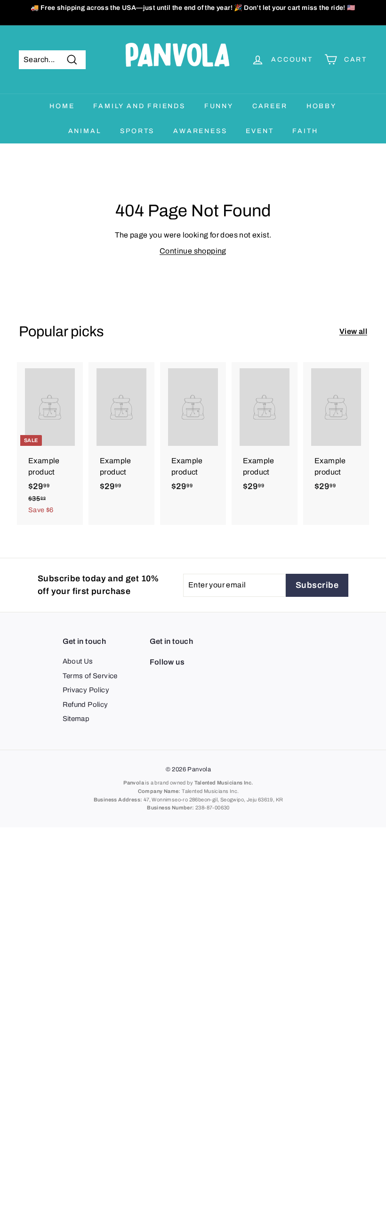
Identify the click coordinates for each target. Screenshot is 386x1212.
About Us (78, 661)
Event (259, 131)
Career (270, 106)
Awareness (200, 131)
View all (353, 331)
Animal (85, 131)
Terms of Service (90, 676)
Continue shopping (193, 251)
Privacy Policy (86, 690)
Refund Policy (85, 704)
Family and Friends (139, 106)
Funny (218, 106)
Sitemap (76, 718)
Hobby (321, 106)
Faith (305, 131)
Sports (137, 131)
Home (61, 106)
